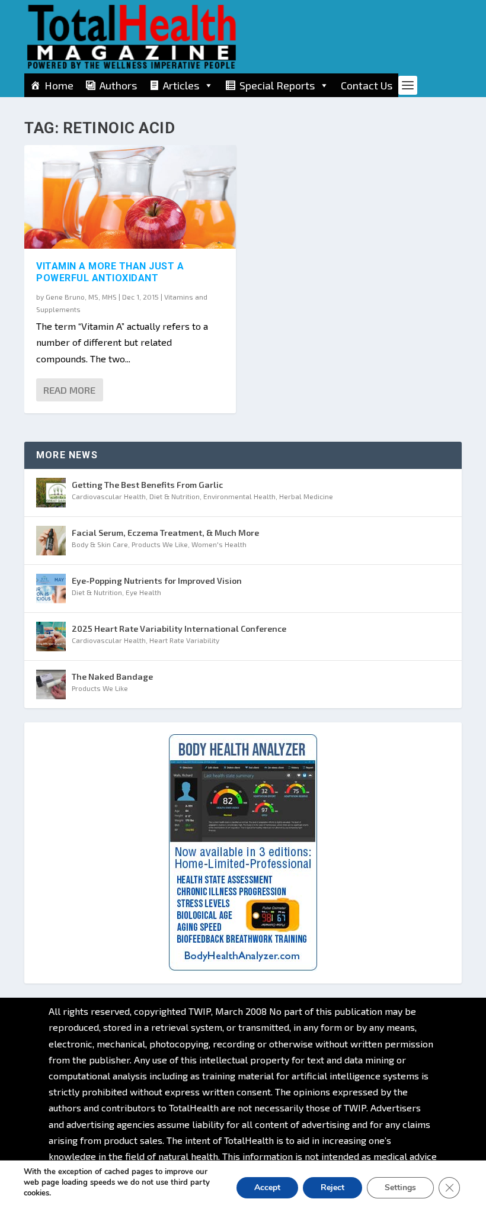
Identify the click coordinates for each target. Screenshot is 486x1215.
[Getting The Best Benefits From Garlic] (51, 492)
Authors (118, 85)
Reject (332, 1187)
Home (58, 85)
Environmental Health (239, 496)
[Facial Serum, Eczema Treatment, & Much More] (51, 540)
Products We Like (160, 544)
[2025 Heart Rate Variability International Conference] (51, 636)
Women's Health (219, 544)
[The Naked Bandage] (51, 684)
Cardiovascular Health (109, 496)
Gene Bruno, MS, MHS (81, 296)
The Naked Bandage (112, 676)
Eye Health (143, 592)
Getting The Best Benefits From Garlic (147, 485)
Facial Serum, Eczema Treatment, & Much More (165, 533)
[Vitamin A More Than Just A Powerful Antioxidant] (130, 197)
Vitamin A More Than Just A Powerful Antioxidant (110, 272)
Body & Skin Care (100, 544)
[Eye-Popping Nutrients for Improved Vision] (51, 588)
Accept (267, 1187)
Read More (69, 390)
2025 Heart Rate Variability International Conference (179, 628)
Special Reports (277, 85)
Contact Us (366, 85)
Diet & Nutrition (174, 496)
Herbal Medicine (306, 496)
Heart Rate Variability (184, 640)
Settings (400, 1187)
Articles (181, 85)
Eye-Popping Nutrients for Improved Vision (157, 581)
